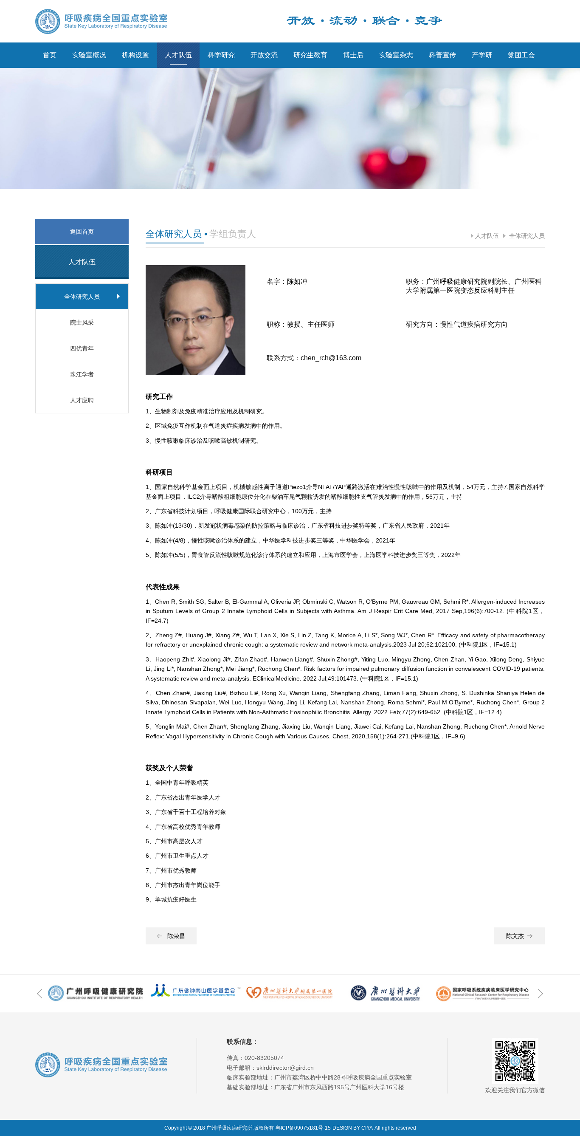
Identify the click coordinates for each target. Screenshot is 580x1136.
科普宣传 (442, 55)
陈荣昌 (176, 936)
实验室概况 (89, 55)
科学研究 (221, 55)
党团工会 (521, 55)
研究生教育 (310, 55)
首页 (49, 55)
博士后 (353, 55)
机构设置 (135, 55)
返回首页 (82, 231)
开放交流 (264, 55)
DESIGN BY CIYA (352, 1128)
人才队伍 (178, 55)
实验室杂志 (396, 55)
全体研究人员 (526, 235)
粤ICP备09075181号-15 (303, 1128)
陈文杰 (515, 936)
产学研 (482, 55)
